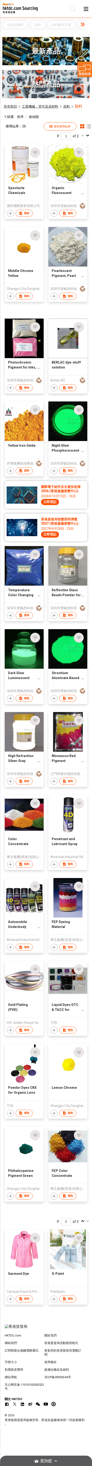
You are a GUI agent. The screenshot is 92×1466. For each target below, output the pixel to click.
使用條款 (50, 1362)
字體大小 (11, 1362)
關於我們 (50, 1335)
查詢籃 (46, 1461)
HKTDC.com (13, 1335)
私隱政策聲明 (14, 1369)
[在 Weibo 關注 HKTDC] (30, 1404)
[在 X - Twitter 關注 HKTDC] (15, 1404)
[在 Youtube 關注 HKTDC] (46, 1404)
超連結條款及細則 (56, 1369)
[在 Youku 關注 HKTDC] (53, 1404)
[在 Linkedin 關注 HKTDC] (22, 1404)
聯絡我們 (11, 1343)
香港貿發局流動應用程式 (61, 1343)
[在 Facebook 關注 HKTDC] (7, 1404)
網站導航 (11, 1377)
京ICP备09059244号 (57, 1377)
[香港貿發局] (46, 1328)
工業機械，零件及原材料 (40, 106)
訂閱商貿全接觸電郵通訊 (21, 1350)
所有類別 (10, 106)
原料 (66, 106)
